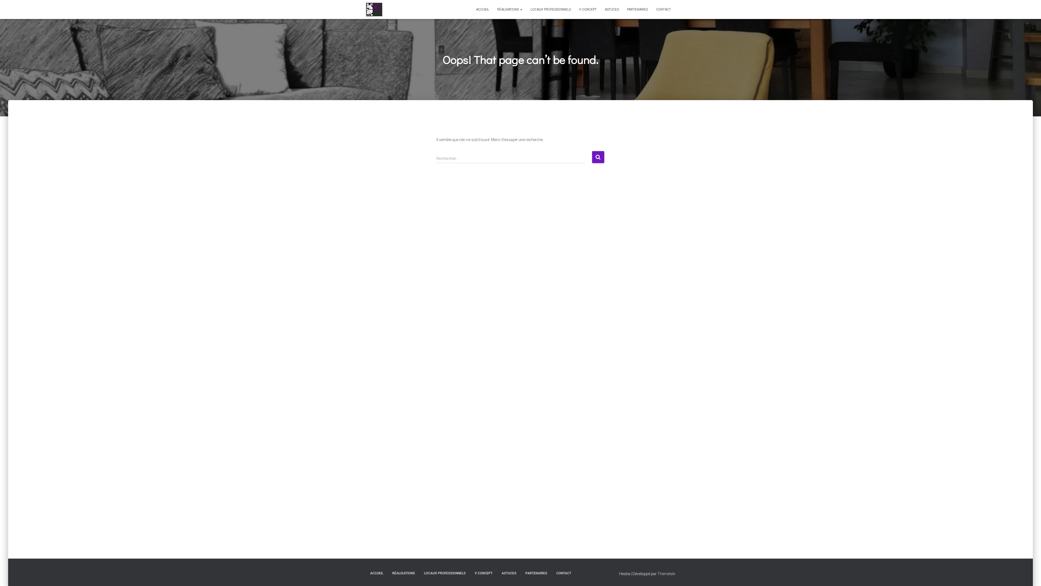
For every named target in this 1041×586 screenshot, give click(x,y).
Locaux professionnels (551, 9)
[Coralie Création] (374, 9)
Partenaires (637, 9)
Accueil (482, 9)
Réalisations (508, 9)
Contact (663, 9)
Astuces (612, 9)
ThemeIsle (666, 574)
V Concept (588, 9)
